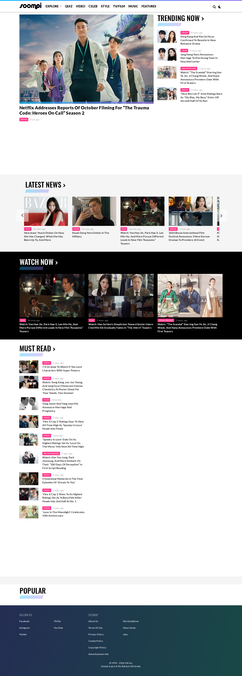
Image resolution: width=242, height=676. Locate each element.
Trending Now (179, 18)
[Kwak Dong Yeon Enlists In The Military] (94, 211)
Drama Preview (189, 68)
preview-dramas (51, 453)
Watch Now (37, 261)
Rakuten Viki (128, 666)
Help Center (129, 627)
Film (124, 229)
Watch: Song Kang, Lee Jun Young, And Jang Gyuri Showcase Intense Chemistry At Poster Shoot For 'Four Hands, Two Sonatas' (62, 387)
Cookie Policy (95, 641)
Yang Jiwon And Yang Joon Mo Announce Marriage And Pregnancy (60, 407)
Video (80, 6)
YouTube (58, 627)
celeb (46, 400)
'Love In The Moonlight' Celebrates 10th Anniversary (63, 513)
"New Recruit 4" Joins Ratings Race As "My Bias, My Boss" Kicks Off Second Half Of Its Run (201, 97)
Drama (24, 119)
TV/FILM (119, 6)
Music (133, 6)
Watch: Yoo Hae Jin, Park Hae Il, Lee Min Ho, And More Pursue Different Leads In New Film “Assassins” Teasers (142, 238)
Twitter (23, 634)
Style (105, 6)
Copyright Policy (97, 647)
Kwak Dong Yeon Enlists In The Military (90, 234)
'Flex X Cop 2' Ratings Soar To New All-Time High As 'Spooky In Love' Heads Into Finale (63, 425)
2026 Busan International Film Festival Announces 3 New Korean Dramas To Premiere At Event (189, 236)
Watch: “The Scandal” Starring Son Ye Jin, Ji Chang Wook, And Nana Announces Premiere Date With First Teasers (201, 77)
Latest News (43, 184)
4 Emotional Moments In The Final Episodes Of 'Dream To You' (62, 480)
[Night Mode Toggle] (219, 7)
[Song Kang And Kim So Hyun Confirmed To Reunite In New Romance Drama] (166, 36)
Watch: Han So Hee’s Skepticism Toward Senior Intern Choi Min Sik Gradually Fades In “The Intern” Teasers (120, 326)
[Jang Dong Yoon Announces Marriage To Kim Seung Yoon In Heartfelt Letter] (166, 54)
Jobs (125, 634)
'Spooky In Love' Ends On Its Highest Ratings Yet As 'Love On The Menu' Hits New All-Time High (63, 443)
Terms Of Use (95, 627)
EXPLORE (52, 6)
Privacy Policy (96, 634)
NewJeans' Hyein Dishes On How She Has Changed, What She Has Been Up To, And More (44, 236)
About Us (93, 621)
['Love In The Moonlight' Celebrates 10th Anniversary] (28, 512)
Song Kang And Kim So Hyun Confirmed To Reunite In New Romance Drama (198, 40)
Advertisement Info (98, 654)
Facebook (24, 621)
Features (149, 6)
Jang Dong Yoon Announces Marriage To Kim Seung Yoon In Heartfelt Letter (199, 58)
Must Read (35, 348)
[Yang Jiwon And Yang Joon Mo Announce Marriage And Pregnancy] (28, 403)
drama (47, 363)
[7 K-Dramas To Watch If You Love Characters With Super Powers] (28, 366)
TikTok (57, 621)
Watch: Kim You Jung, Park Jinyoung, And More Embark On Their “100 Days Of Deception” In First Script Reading (62, 463)
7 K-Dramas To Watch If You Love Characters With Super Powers (62, 368)
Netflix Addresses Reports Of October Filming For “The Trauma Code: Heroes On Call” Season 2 (84, 110)
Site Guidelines (131, 621)
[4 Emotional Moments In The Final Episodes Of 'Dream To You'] (28, 478)
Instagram (24, 627)
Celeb (93, 6)
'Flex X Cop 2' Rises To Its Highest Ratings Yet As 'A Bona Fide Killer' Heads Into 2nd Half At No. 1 (62, 498)
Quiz (68, 6)
